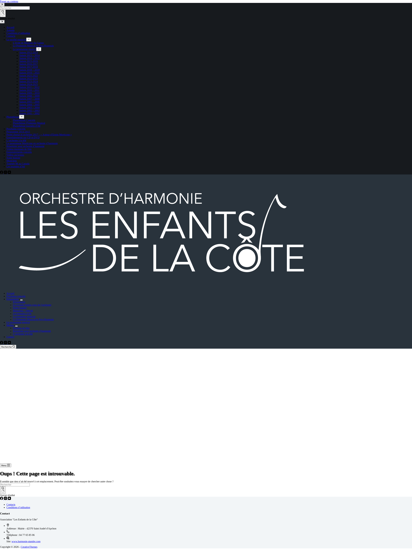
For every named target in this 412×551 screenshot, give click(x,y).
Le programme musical (18, 322)
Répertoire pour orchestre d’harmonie (32, 331)
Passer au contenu (9, 1)
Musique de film (21, 328)
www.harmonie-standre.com (26, 541)
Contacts (10, 504)
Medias (10, 325)
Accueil (10, 293)
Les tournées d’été (22, 313)
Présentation (12, 299)
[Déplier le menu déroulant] (16, 326)
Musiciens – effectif (23, 310)
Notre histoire (20, 307)
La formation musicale (24, 316)
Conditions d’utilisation (18, 507)
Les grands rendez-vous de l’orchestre (32, 305)
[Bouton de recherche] (3, 490)
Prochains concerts (15, 296)
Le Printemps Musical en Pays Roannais (33, 319)
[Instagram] (6, 343)
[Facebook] (2, 343)
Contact (10, 336)
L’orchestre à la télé (23, 334)
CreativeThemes (29, 547)
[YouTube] (9, 343)
